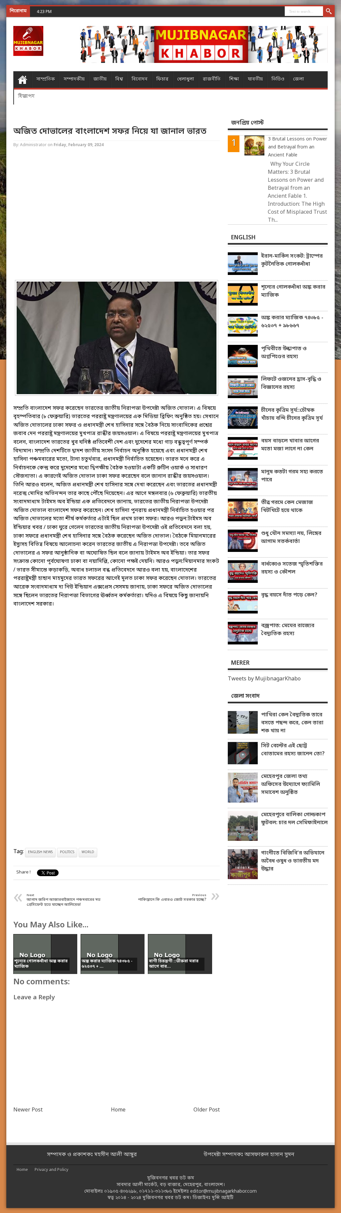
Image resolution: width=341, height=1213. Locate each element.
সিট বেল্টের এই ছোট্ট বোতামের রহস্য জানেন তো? (293, 750)
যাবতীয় (255, 79)
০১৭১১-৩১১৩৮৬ (155, 1191)
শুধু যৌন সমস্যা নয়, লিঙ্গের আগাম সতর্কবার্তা (291, 537)
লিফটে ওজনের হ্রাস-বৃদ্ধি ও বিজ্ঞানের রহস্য (291, 383)
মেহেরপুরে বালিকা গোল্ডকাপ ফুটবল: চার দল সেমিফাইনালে (294, 819)
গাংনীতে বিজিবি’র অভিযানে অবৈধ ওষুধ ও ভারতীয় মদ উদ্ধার (292, 861)
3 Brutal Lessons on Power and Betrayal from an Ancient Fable (297, 147)
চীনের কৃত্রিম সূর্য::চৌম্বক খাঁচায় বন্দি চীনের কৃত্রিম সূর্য (292, 414)
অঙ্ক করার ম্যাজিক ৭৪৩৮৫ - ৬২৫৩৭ (86, 11)
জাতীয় (100, 79)
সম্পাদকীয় (74, 79)
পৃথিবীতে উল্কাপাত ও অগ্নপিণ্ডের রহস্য (284, 353)
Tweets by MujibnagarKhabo (264, 679)
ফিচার (162, 79)
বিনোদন (140, 79)
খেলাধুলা (185, 79)
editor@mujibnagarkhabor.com (223, 1191)
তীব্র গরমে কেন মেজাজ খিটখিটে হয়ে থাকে (287, 506)
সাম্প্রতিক (45, 79)
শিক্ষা (234, 79)
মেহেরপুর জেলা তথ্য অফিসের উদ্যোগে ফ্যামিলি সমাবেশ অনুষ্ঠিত (290, 784)
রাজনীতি (211, 79)
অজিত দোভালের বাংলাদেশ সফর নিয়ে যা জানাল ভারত (109, 131)
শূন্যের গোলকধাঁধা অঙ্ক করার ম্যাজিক (293, 291)
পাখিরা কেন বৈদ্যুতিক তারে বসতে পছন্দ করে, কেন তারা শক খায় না (292, 723)
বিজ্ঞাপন (26, 96)
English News (40, 852)
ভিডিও (277, 79)
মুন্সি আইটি (222, 1198)
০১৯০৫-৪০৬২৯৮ (120, 1191)
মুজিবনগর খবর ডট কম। (167, 1198)
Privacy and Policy (51, 1170)
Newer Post (28, 1110)
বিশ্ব (119, 79)
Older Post (206, 1110)
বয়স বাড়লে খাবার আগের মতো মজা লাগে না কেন (290, 445)
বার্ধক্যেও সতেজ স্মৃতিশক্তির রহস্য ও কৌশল (292, 568)
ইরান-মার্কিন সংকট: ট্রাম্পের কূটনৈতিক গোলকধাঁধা (292, 260)
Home (22, 79)
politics (67, 852)
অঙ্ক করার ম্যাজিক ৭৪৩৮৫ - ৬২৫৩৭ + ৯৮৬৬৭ (292, 322)
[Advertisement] (116, 214)
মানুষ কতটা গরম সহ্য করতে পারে (292, 476)
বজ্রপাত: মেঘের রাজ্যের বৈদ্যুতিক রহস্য (287, 629)
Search (329, 11)
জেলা (298, 79)
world (88, 852)
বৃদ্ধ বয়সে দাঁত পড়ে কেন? (289, 595)
